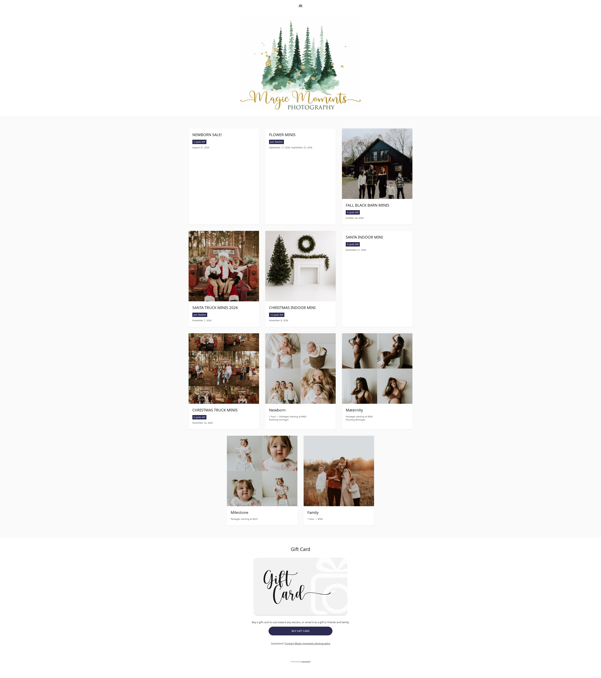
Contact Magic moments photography (307, 643)
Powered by (296, 661)
